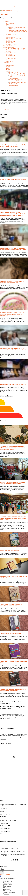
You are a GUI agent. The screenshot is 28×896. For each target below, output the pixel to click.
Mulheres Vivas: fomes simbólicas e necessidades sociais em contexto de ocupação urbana (12, 483)
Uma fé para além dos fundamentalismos (10, 633)
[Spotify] (15, 3)
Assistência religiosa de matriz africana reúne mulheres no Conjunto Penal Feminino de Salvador (13, 349)
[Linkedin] (19, 3)
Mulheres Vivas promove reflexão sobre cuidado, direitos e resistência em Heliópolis (13, 145)
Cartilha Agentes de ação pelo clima (9, 550)
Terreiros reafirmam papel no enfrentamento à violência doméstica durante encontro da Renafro (13, 249)
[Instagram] (11, 3)
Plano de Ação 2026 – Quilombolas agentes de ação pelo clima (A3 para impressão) (13, 577)
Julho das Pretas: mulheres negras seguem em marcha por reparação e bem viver (12, 282)
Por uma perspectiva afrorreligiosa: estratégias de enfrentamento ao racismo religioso (13, 689)
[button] (0, 876)
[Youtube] (7, 3)
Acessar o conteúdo (5, 874)
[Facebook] (3, 3)
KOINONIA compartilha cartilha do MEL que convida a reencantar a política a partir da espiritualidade (12, 314)
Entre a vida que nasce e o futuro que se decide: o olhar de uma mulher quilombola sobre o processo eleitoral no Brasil (13, 518)
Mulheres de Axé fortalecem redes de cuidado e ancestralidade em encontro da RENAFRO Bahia (13, 383)
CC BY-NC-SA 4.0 (5, 860)
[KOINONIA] (6, 10)
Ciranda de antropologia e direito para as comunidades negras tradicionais (11, 605)
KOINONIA (4, 15)
